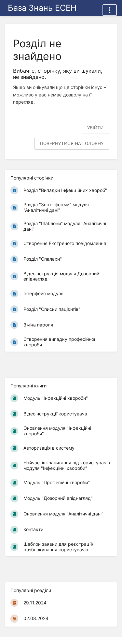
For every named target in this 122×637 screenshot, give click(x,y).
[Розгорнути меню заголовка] (109, 10)
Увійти (95, 127)
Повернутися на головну (71, 143)
